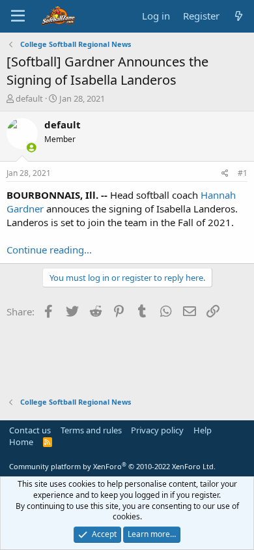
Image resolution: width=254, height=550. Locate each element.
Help (202, 430)
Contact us (30, 430)
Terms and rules (91, 430)
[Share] (225, 173)
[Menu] (18, 16)
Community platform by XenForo (112, 466)
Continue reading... (49, 249)
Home (21, 442)
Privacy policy (157, 430)
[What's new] (238, 16)
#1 (242, 173)
